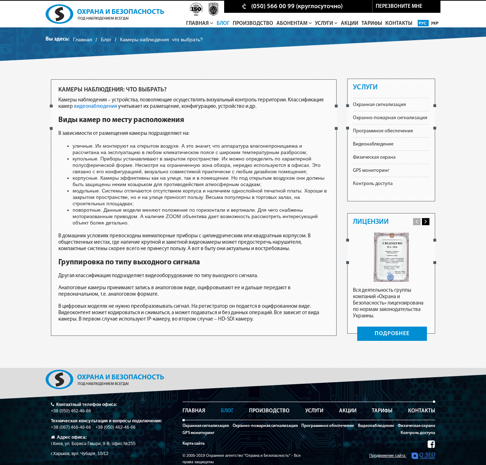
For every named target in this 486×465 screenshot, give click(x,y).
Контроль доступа (373, 183)
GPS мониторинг (371, 170)
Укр (434, 23)
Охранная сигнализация (379, 104)
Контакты (398, 23)
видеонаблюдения (95, 106)
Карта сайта (194, 444)
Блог (223, 23)
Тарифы (371, 23)
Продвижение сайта (387, 455)
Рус (423, 23)
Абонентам (292, 23)
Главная (198, 23)
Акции (349, 23)
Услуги (324, 23)
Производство (253, 23)
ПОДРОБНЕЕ (392, 334)
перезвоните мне (399, 6)
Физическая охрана (374, 157)
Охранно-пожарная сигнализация (390, 118)
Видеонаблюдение (373, 144)
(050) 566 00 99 (273, 7)
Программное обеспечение (383, 131)
